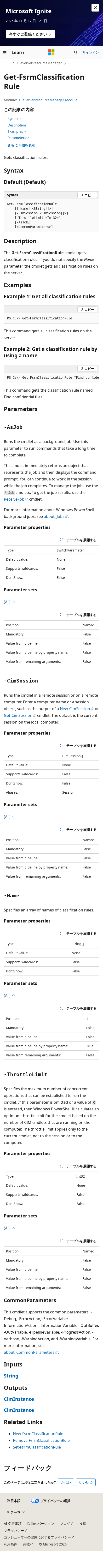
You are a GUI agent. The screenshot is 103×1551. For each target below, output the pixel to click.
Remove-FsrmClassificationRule (41, 1440)
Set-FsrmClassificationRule (37, 1447)
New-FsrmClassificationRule (38, 1433)
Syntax (13, 119)
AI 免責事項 (13, 1523)
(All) (7, 602)
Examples (15, 131)
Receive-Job (14, 499)
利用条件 (10, 1544)
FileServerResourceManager (39, 63)
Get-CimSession (18, 715)
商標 (26, 1544)
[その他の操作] (95, 63)
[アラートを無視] (95, 8)
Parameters (17, 138)
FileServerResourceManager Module (48, 100)
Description (17, 125)
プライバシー (14, 1530)
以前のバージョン (40, 1523)
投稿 (82, 1523)
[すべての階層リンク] (8, 63)
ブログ (65, 1523)
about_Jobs (54, 516)
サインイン (90, 52)
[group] (51, 377)
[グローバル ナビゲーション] (5, 52)
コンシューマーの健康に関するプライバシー (37, 1537)
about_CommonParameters (29, 1352)
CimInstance (19, 1399)
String (11, 1375)
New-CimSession (75, 708)
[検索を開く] (75, 52)
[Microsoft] (51, 52)
